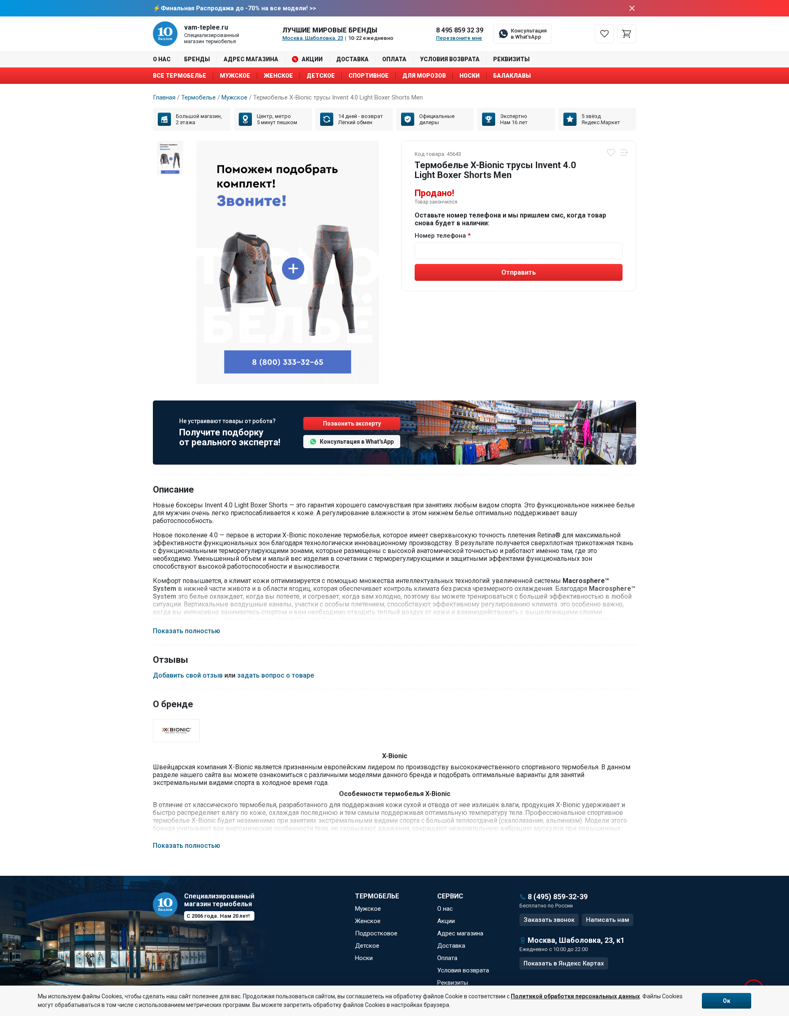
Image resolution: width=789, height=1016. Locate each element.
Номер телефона (440, 235)
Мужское (235, 75)
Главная (164, 97)
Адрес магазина (251, 59)
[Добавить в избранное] (611, 152)
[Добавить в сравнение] (624, 152)
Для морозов (424, 75)
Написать (607, 919)
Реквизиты (511, 59)
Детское (321, 75)
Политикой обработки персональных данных (575, 996)
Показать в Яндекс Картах (564, 963)
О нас (162, 59)
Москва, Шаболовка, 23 (312, 38)
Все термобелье (179, 75)
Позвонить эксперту (352, 423)
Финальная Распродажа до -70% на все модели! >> (238, 8)
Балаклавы (512, 75)
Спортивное (368, 75)
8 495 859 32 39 (459, 30)
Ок (726, 1000)
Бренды (197, 59)
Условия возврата (450, 59)
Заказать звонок (549, 919)
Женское (278, 75)
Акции (312, 59)
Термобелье (198, 97)
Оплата (394, 59)
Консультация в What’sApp (529, 34)
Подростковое (376, 933)
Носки (469, 75)
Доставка (352, 59)
